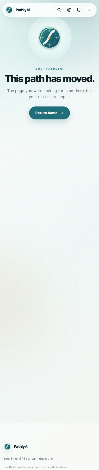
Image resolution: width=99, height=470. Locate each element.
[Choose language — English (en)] (69, 9)
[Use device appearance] (79, 9)
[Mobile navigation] (89, 9)
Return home (46, 113)
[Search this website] (59, 9)
